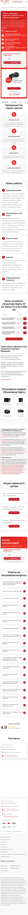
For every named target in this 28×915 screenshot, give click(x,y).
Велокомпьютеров (15, 865)
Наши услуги (4, 851)
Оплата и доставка (6, 839)
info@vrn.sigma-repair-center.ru (12, 752)
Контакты (3, 842)
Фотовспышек (4, 870)
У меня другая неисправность (14, 338)
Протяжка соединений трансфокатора (15, 466)
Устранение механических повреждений (10, 473)
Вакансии (3, 844)
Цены (21, 102)
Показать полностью (6, 379)
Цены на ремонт (14, 88)
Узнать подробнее (14, 499)
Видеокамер (4, 868)
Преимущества (5, 102)
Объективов (4, 865)
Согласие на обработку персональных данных (13, 854)
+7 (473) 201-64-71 (17, 1)
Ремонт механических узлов (15, 469)
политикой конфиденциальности (14, 561)
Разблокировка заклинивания (8, 467)
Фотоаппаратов (15, 868)
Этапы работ (14, 102)
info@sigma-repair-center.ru (11, 806)
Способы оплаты (5, 856)
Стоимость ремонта (6, 837)
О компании (4, 847)
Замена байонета (15, 465)
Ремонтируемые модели (7, 849)
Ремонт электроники (19, 472)
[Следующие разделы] (27, 102)
